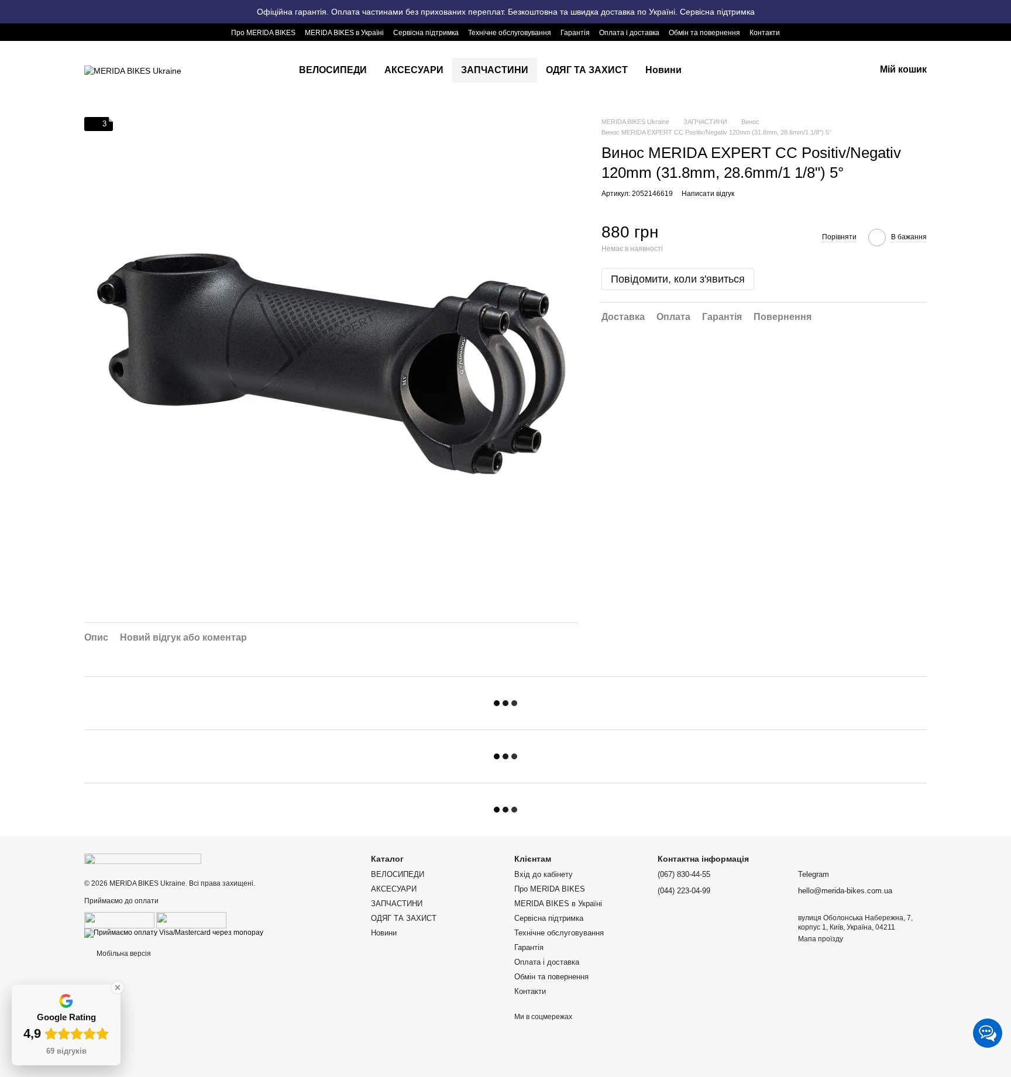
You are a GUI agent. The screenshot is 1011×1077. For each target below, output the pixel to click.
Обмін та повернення (704, 33)
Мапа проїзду (820, 939)
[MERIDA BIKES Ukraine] (142, 858)
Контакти (764, 33)
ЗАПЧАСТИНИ (494, 70)
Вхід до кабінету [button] (543, 874)
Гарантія (575, 33)
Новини (663, 70)
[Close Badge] (117, 987)
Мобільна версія (123, 953)
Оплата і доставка (629, 33)
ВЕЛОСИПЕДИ (333, 70)
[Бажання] (805, 70)
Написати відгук (708, 194)
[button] (1001, 11)
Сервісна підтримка (426, 33)
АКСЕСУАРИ (413, 70)
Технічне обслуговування (509, 33)
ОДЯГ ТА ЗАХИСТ (587, 70)
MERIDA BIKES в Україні (344, 33)
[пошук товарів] (711, 70)
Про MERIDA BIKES (263, 33)
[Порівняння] (774, 70)
